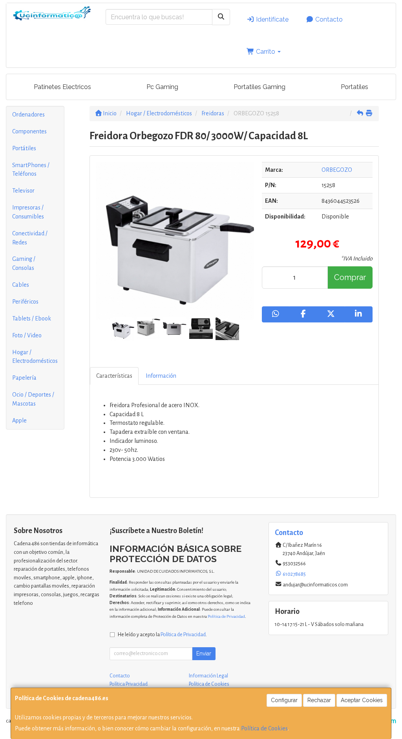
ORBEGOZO (337, 170)
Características (114, 376)
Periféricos (25, 302)
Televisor (23, 190)
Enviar (203, 653)
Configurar (284, 700)
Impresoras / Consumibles (28, 212)
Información (161, 376)
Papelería (24, 378)
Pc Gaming (162, 87)
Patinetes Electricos (62, 87)
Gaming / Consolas (23, 263)
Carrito (265, 51)
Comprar (350, 277)
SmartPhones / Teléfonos (30, 169)
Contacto (328, 19)
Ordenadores (28, 114)
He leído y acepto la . (162, 634)
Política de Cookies (264, 728)
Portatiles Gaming (259, 87)
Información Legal (208, 676)
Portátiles (24, 148)
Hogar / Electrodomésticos (35, 356)
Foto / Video (27, 335)
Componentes (29, 131)
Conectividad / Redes (30, 238)
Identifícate (271, 19)
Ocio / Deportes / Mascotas (33, 399)
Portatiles (354, 87)
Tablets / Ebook (31, 318)
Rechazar (319, 700)
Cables (20, 285)
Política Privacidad (129, 684)
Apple (19, 420)
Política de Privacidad (226, 616)
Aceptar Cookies (362, 700)
